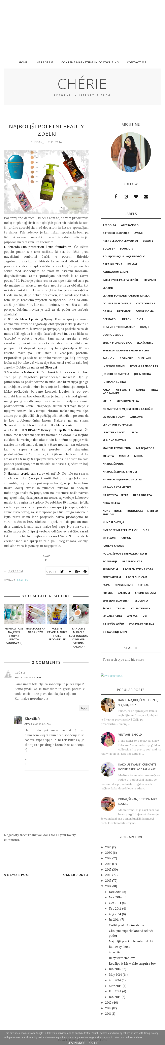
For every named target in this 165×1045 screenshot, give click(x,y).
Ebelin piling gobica (117, 342)
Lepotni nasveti (114, 432)
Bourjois (126, 248)
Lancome (136, 417)
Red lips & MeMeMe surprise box (132, 963)
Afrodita (109, 225)
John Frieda (142, 374)
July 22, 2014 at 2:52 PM (27, 677)
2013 (108, 1002)
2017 (108, 869)
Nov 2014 (115, 897)
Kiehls (107, 401)
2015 (108, 880)
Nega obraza (142, 495)
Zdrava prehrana (141, 624)
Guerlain (144, 358)
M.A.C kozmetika (114, 440)
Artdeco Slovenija (116, 233)
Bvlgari (132, 264)
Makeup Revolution (117, 448)
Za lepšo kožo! (113, 624)
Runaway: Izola (119, 947)
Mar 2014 (115, 986)
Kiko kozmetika (128, 401)
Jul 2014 (114, 919)
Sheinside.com (145, 593)
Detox (126, 319)
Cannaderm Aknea (116, 272)
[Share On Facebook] (70, 571)
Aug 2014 (115, 914)
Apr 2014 (115, 980)
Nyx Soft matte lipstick (120, 530)
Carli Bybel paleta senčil (120, 280)
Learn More (76, 1043)
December (124, 311)
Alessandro (130, 225)
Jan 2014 (115, 997)
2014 (108, 886)
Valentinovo (140, 608)
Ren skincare (124, 585)
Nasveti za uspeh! (115, 495)
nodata (20, 672)
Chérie (82, 83)
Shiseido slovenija (116, 600)
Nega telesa (111, 503)
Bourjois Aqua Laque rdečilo (124, 256)
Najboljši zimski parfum (120, 471)
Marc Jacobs (145, 448)
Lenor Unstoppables (118, 424)
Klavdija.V (32, 719)
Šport (107, 608)
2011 (108, 1013)
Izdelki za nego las (144, 366)
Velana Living (112, 616)
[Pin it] (85, 571)
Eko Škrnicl (145, 342)
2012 (108, 1008)
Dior (139, 319)
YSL (145, 616)
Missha (124, 456)
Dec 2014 (115, 892)
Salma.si (124, 593)
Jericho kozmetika (116, 374)
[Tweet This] (62, 571)
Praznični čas (132, 561)
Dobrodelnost (114, 335)
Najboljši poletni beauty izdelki (131, 941)
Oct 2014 (115, 903)
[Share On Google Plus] (77, 571)
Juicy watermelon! (122, 958)
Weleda (132, 616)
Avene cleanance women (120, 241)
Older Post (74, 875)
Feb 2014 (115, 991)
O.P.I (145, 530)
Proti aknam (112, 577)
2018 (108, 864)
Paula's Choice (113, 546)
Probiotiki (110, 569)
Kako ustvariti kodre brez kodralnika (130, 391)
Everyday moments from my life (126, 350)
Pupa (106, 585)
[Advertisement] (82, 28)
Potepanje (110, 561)
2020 (108, 853)
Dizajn (145, 327)
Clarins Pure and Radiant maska (126, 295)
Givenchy (126, 358)
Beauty (22, 580)
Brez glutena (112, 264)
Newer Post (18, 875)
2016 (108, 875)
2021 (108, 847)
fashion (108, 358)
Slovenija (141, 600)
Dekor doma (145, 311)
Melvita (108, 456)
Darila (107, 311)
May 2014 (115, 974)
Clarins (108, 288)
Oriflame (109, 538)
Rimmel (108, 593)
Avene (138, 233)
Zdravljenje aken (115, 632)
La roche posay (114, 417)
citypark (149, 280)
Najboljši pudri (113, 464)
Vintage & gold (130, 734)
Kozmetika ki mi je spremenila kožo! (128, 409)
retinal (143, 585)
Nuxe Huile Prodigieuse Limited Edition (130, 512)
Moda (138, 456)
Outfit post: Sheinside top (127, 925)
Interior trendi (114, 366)
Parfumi (126, 538)
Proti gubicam (136, 577)
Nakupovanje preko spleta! (122, 479)
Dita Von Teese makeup (119, 327)
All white (115, 952)
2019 (108, 858)
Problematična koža (138, 569)
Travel (121, 608)
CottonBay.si (146, 303)
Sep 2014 (115, 908)
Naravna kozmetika (117, 487)
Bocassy (109, 248)
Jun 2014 (115, 969)
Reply (83, 708)
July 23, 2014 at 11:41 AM (38, 723)
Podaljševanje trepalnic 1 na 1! (125, 553)
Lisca (134, 432)
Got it (94, 1043)
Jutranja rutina (114, 382)
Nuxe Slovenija (113, 522)
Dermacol (110, 319)
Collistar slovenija (117, 303)
